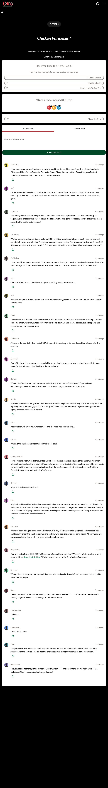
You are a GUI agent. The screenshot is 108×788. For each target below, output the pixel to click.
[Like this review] (13, 179)
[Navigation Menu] (104, 4)
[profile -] (97, 3)
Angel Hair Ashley (32, 557)
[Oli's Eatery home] (14, 4)
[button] (3, 12)
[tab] (28, 128)
